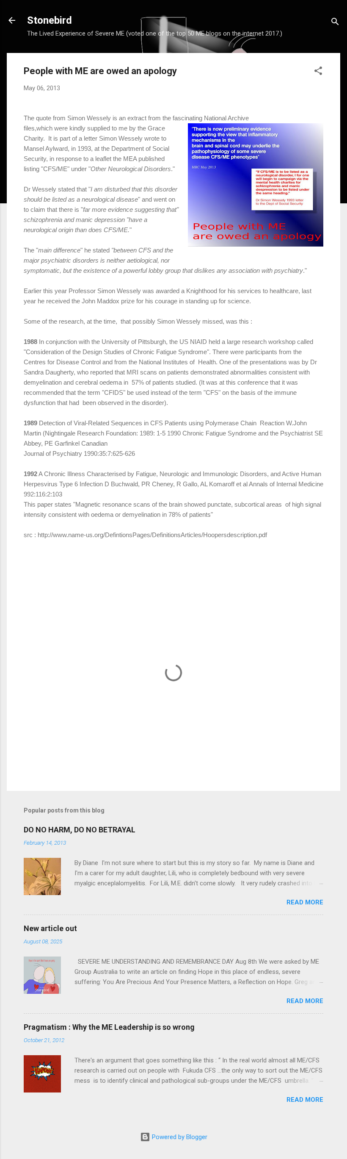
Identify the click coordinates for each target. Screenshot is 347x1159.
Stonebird (49, 20)
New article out (50, 928)
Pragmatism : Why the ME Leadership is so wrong (109, 1027)
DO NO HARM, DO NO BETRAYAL (79, 829)
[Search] (335, 23)
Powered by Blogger (178, 1137)
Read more (304, 902)
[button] (318, 72)
